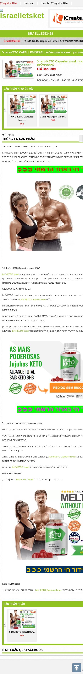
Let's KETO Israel (10, 274)
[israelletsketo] (22, 13)
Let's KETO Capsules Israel (33, 299)
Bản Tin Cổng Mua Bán (55, 3)
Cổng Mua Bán (8, 3)
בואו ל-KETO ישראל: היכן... (53, 117)
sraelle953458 (40, 33)
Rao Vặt (29, 3)
